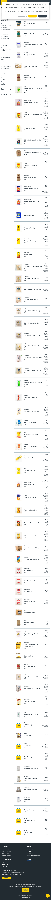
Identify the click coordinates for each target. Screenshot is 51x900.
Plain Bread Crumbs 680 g (30, 510)
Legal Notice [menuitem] (5, 866)
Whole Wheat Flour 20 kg (30, 177)
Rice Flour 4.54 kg (28, 570)
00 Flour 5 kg (27, 735)
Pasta (4, 64)
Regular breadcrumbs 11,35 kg (31, 548)
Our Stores (5, 846)
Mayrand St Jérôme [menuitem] (6, 855)
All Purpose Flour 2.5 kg (30, 241)
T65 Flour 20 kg (28, 799)
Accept (32, 16)
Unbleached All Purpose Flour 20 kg (33, 44)
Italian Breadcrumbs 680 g (30, 536)
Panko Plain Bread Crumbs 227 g (32, 523)
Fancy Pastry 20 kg (29, 622)
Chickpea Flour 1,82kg (29, 701)
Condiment (5, 36)
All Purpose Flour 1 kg (29, 228)
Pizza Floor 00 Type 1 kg (30, 497)
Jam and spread (6, 53)
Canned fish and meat (6, 25)
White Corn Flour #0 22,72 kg (31, 714)
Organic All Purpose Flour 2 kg (31, 323)
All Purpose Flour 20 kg (30, 23)
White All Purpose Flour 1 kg (31, 188)
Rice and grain (6, 68)
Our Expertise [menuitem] (30, 853)
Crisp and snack (6, 43)
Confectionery (6, 38)
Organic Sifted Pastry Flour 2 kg (32, 335)
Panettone (3, 61)
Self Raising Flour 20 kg (30, 34)
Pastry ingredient (7, 66)
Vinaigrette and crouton (4, 83)
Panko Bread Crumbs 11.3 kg (31, 422)
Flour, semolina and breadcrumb (6, 49)
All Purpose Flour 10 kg (29, 128)
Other (2, 59)
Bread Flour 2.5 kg (28, 254)
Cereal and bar (6, 34)
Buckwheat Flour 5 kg (29, 820)
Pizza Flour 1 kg (28, 757)
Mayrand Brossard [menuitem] (6, 851)
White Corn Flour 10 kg (29, 601)
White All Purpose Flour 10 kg (31, 102)
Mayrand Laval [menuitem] (5, 853)
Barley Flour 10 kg (28, 656)
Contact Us (6, 877)
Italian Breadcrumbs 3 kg (30, 66)
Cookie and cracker (7, 41)
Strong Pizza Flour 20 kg (30, 666)
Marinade (5, 55)
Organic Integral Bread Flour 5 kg (32, 289)
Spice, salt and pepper (6, 77)
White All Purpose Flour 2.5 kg (31, 201)
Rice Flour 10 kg (28, 591)
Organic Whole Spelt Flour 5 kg (31, 278)
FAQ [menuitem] (3, 862)
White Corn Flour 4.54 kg (30, 581)
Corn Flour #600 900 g (29, 832)
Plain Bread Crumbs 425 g (30, 165)
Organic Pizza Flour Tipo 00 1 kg (32, 688)
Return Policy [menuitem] (5, 864)
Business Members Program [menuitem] (33, 855)
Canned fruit (6, 27)
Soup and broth (6, 73)
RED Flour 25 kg (28, 725)
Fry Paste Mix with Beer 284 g (31, 559)
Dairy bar (5, 45)
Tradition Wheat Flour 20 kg (31, 768)
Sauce (4, 70)
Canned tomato (6, 29)
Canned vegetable (7, 32)
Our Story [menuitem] (29, 851)
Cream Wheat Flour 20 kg (30, 778)
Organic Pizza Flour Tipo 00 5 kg (32, 677)
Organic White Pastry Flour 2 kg (32, 311)
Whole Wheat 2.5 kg (29, 484)
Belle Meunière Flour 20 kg (30, 789)
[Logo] (25, 890)
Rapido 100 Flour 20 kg (29, 77)
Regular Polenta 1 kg (29, 458)
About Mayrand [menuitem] (30, 849)
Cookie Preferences (25, 897)
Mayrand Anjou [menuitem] (5, 849)
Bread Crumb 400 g (29, 215)
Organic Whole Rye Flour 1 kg (31, 634)
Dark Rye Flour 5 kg (29, 810)
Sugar (4, 79)
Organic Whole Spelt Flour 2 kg (31, 411)
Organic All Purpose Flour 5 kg (31, 299)
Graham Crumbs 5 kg (29, 612)
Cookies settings (22, 16)
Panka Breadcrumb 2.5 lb (30, 397)
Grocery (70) (4, 20)
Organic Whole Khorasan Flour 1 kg (32, 370)
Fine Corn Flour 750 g (29, 470)
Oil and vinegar (6, 57)
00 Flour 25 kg (27, 745)
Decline (42, 16)
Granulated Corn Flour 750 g (31, 434)
